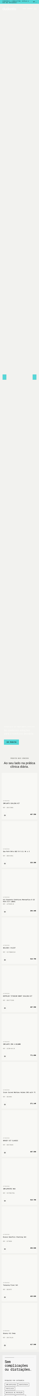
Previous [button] (4, 377)
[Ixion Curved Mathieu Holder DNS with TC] (19, 1075)
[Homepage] (11, 8)
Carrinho (30, 9)
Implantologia (11, 1384)
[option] (19, 375)
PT (35, 2)
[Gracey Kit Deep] (19, 1316)
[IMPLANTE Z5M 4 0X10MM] (19, 1027)
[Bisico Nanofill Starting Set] (19, 1220)
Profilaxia (10, 1388)
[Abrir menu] (35, 8)
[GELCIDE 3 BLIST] (19, 931)
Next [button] (34, 377)
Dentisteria (23, 1384)
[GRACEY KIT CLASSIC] (19, 1124)
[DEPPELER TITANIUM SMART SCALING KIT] (19, 979)
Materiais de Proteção (14, 1392)
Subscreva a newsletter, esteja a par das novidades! (15, 1)
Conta (24, 9)
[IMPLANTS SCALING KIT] (19, 786)
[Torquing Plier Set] (19, 1268)
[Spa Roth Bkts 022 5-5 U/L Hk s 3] (19, 834)
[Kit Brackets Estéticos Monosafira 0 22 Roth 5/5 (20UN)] (19, 883)
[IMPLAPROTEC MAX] (19, 1172)
